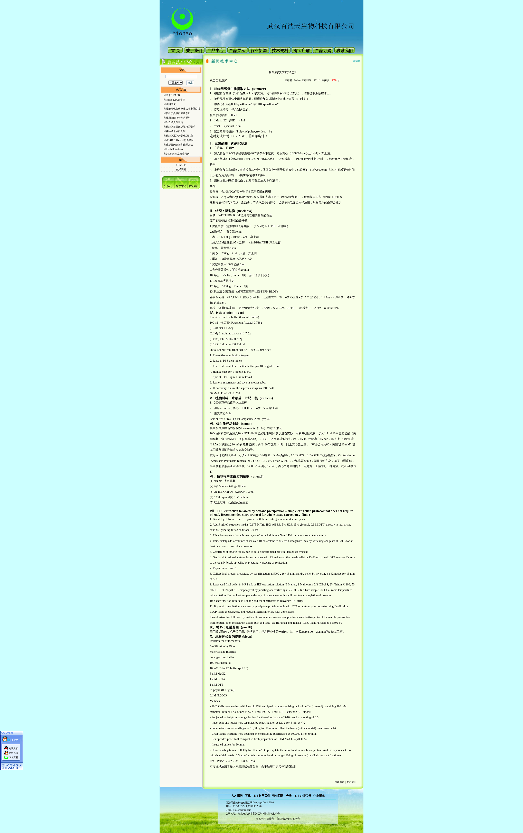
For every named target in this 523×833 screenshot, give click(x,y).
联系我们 (344, 50)
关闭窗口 (351, 782)
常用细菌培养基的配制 (178, 117)
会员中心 (291, 795)
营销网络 (278, 795)
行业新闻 (258, 50)
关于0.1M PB (173, 95)
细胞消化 (171, 104)
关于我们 (194, 50)
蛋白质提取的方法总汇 (178, 113)
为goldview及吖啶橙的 (178, 153)
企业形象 (319, 795)
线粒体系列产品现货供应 (179, 135)
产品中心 (215, 50)
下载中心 (250, 795)
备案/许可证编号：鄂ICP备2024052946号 (278, 818)
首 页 (175, 50)
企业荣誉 (305, 795)
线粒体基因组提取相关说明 (180, 126)
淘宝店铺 (301, 50)
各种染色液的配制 (176, 131)
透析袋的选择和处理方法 (179, 144)
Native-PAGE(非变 (175, 99)
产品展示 (237, 50)
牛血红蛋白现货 (174, 122)
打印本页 (339, 782)
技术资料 (280, 50)
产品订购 (323, 50)
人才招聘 (237, 795)
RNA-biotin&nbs (174, 149)
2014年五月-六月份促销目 (180, 140)
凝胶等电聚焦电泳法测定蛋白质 (183, 108)
